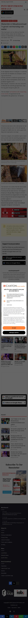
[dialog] (14, 309)
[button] (14, 305)
